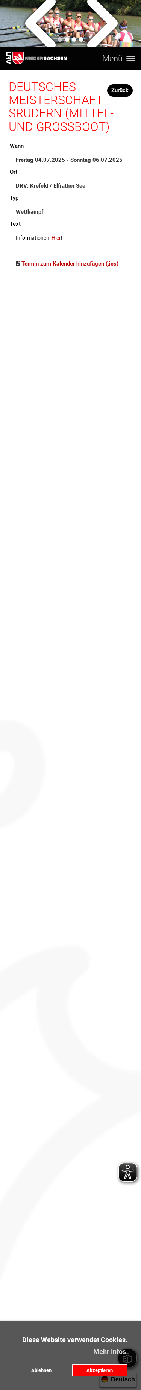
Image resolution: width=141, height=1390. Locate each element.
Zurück (120, 90)
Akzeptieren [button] (99, 1370)
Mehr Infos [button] (109, 1351)
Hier (56, 238)
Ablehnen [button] (41, 1370)
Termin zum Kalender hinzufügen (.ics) (69, 263)
